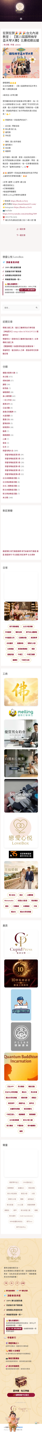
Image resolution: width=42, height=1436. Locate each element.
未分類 (6, 44)
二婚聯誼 (16, 906)
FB (6, 1283)
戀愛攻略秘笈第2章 (12, 458)
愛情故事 (6, 423)
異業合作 (6, 404)
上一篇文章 (20, 229)
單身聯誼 (34, 900)
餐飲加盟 (19, 632)
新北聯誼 (10, 1125)
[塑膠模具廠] (21, 796)
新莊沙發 (24, 1193)
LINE (23, 1283)
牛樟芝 (20, 654)
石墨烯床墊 (23, 638)
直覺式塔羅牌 (8, 411)
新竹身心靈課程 (31, 632)
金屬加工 (21, 1188)
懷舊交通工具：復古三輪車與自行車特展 (19, 327)
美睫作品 (22, 1103)
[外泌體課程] (21, 611)
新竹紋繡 (25, 551)
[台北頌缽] (21, 1036)
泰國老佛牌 (31, 1205)
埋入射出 (12, 895)
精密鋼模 (32, 1114)
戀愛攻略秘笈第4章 (12, 466)
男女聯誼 (21, 1086)
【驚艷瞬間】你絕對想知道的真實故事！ (19, 346)
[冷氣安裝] (21, 1005)
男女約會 (34, 1092)
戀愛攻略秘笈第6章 (12, 474)
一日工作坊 (7, 400)
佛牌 (21, 1199)
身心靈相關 (7, 396)
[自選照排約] (21, 763)
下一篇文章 (20, 235)
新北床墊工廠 (25, 1210)
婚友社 (13, 912)
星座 (4, 443)
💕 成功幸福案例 (12, 1366)
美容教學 (34, 638)
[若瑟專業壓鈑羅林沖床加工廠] (21, 854)
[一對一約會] (21, 733)
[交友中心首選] (21, 944)
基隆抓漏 (10, 654)
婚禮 (4, 431)
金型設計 (31, 1199)
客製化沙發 (32, 643)
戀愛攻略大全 (8, 450)
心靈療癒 (30, 895)
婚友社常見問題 (25, 912)
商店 (21, 895)
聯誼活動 (31, 1086)
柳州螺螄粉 (32, 1125)
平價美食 (20, 1125)
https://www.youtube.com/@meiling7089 (20, 213)
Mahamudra (8, 900)
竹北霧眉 (16, 554)
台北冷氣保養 (28, 626)
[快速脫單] (21, 875)
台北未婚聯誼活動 (10, 478)
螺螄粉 (15, 660)
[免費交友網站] (21, 973)
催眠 (21, 1131)
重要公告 (6, 419)
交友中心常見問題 (11, 1092)
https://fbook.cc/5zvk (23, 207)
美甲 (15, 1210)
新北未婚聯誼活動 (10, 489)
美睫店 (34, 1098)
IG (11, 1283)
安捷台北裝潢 (22, 900)
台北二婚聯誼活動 (10, 485)
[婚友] (21, 831)
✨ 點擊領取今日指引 (21, 1395)
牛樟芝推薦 (31, 654)
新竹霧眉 (32, 551)
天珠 (35, 906)
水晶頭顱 (6, 415)
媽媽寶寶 (6, 435)
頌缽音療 (6, 380)
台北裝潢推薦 (14, 1120)
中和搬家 (8, 632)
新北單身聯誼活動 (10, 493)
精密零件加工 (14, 1182)
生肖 (4, 446)
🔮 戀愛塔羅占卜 (12, 1343)
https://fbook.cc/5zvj (19, 201)
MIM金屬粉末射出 (16, 1221)
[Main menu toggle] (21, 18)
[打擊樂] (21, 713)
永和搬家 (10, 643)
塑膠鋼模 (22, 1114)
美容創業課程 (22, 649)
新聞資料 (6, 427)
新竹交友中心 (21, 1227)
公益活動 (6, 407)
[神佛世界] (21, 692)
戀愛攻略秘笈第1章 (12, 454)
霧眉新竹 (8, 554)
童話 (6, 906)
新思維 (5, 388)
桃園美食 (20, 643)
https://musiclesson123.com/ (24, 204)
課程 (4, 384)
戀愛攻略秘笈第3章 (12, 462)
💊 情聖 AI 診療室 (13, 1351)
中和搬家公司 (9, 638)
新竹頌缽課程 (14, 626)
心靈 (4, 439)
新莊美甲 (23, 554)
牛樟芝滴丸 (10, 1114)
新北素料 (12, 1216)
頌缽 (33, 649)
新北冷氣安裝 (12, 1193)
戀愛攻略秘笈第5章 (12, 470)
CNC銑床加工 (28, 1182)
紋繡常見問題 (15, 1109)
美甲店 (31, 1103)
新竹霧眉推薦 (15, 551)
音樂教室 (10, 1188)
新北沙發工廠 (28, 1120)
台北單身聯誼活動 (10, 482)
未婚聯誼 (26, 906)
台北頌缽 (31, 554)
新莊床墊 (31, 1188)
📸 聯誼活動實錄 (12, 1358)
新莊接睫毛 (28, 1109)
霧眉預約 (6, 551)
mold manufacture (26, 1216)
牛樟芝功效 (25, 660)
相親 (36, 1210)
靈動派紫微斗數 (9, 372)
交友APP (10, 1086)
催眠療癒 (6, 392)
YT (17, 1283)
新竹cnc (29, 1221)
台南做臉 (10, 649)
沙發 (33, 1193)
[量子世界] (21, 1067)
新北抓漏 (10, 1205)
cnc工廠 (20, 1205)
